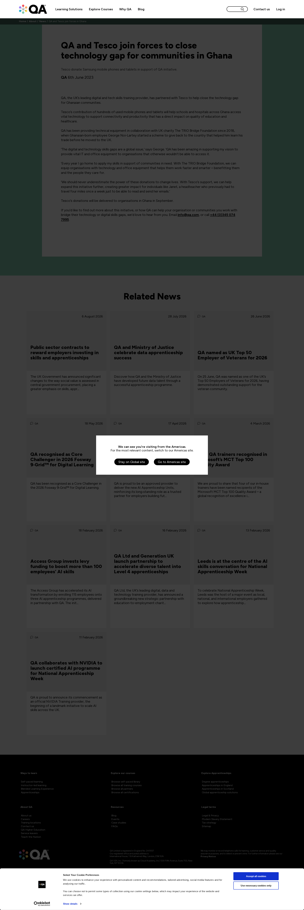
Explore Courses (101, 9)
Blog (141, 9)
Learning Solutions (68, 9)
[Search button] (242, 9)
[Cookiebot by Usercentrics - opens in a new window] (42, 903)
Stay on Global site (131, 462)
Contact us (261, 9)
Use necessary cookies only (256, 885)
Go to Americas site (172, 462)
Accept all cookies (256, 876)
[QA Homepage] (33, 9)
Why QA (125, 9)
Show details (70, 903)
